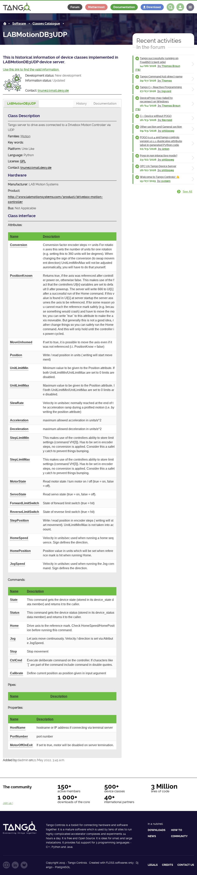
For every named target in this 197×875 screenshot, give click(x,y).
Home (5, 23)
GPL (23, 161)
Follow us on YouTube (6, 865)
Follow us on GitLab (24, 865)
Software (19, 23)
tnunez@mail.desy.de (53, 90)
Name (14, 236)
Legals (153, 864)
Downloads (156, 830)
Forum (74, 7)
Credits (167, 864)
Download (153, 7)
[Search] (170, 7)
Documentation (124, 7)
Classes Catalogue (46, 23)
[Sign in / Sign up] (180, 7)
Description (51, 236)
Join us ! (8, 803)
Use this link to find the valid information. (31, 69)
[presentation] (21, 104)
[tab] (21, 104)
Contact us (185, 864)
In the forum (150, 47)
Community (179, 836)
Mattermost (96, 7)
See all (187, 191)
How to (176, 830)
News (152, 836)
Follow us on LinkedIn (15, 865)
